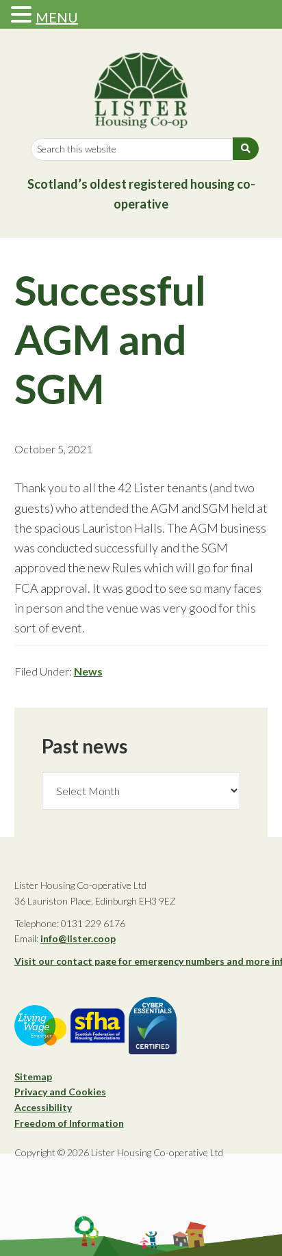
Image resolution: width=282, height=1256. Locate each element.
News (88, 671)
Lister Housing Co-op (141, 90)
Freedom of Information (69, 1123)
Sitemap (33, 1076)
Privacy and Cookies (60, 1091)
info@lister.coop (78, 938)
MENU (57, 17)
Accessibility (43, 1107)
